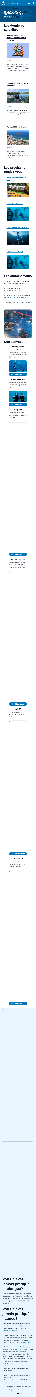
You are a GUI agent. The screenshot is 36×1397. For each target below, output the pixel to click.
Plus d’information (18, 374)
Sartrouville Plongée (13, 3)
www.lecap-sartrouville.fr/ (18, 297)
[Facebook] (15, 1393)
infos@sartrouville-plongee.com (18, 1390)
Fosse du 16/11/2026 (15, 252)
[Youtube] (20, 1393)
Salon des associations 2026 (16, 178)
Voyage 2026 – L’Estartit (17, 127)
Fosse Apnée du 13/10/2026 (18, 228)
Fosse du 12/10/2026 (15, 204)
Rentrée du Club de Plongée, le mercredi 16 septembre (16, 38)
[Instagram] (18, 1393)
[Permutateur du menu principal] (34, 3)
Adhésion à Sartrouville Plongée (22, 1342)
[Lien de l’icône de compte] (29, 3)
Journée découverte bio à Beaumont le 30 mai (17, 84)
